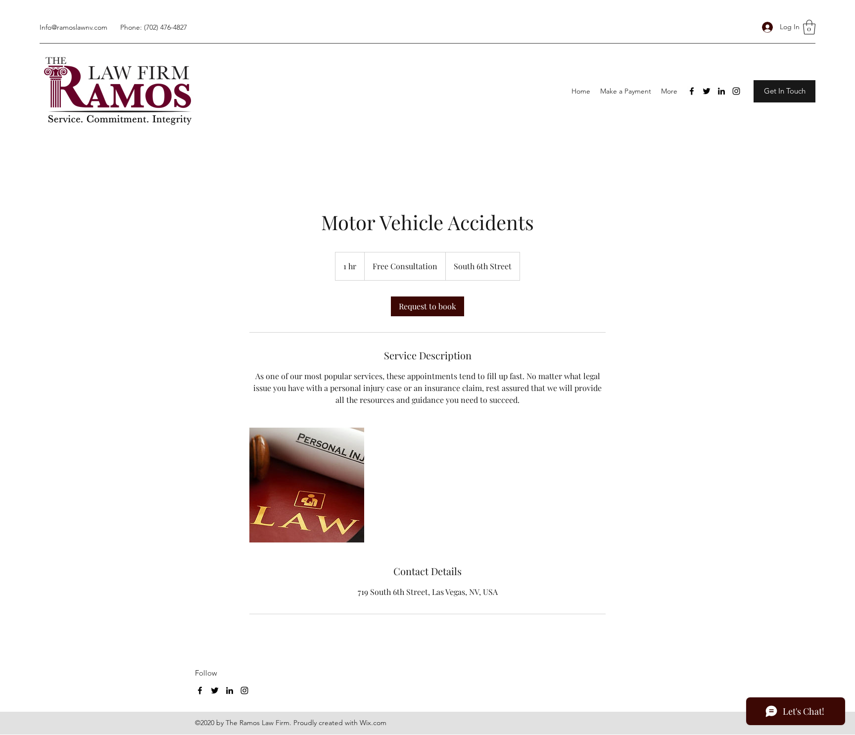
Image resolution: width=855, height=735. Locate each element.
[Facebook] (692, 91)
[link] (427, 306)
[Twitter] (707, 91)
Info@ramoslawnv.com (73, 27)
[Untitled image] (306, 485)
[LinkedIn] (721, 91)
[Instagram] (736, 91)
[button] (809, 27)
